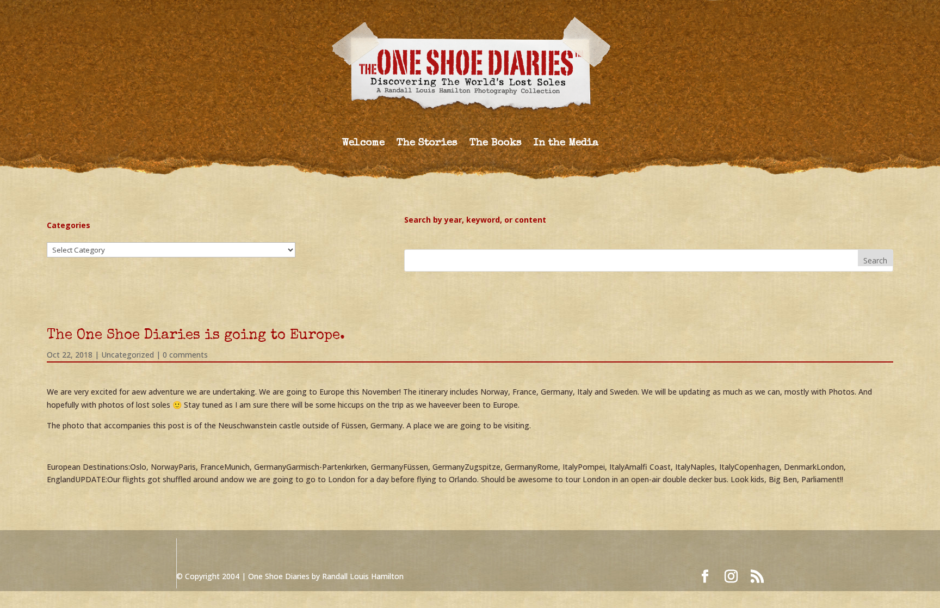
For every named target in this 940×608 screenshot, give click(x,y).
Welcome (363, 144)
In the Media (566, 144)
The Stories (427, 144)
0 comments (185, 354)
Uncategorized (127, 354)
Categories (68, 225)
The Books (495, 144)
